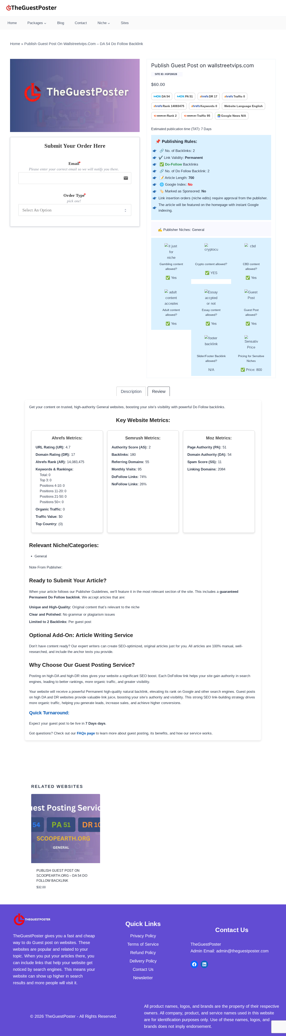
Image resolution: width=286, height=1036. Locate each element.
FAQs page (86, 733)
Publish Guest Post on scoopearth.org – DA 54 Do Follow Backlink (61, 875)
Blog (60, 23)
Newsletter (143, 977)
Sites (125, 23)
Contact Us (143, 969)
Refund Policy (143, 952)
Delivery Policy (143, 961)
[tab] (131, 391)
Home (12, 23)
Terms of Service (143, 944)
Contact (81, 23)
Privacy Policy (143, 936)
